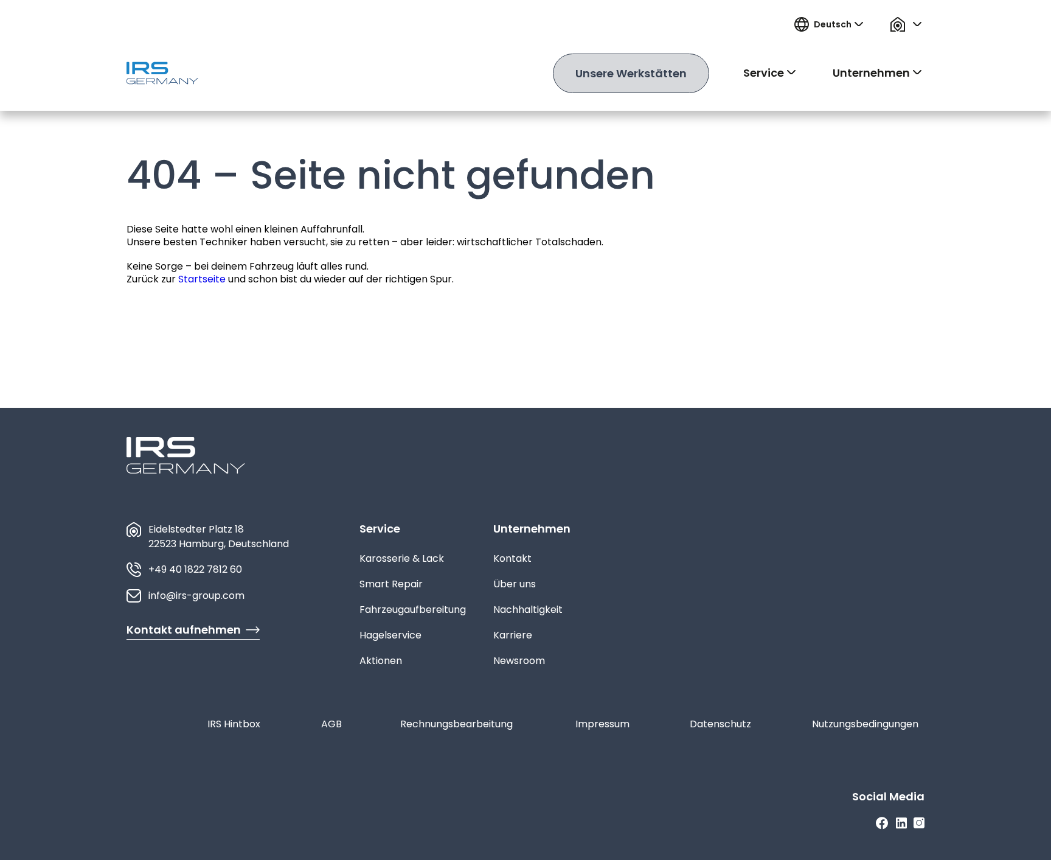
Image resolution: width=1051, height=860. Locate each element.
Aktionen (380, 661)
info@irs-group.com (196, 596)
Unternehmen (532, 528)
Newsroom (519, 661)
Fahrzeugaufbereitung (412, 610)
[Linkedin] (901, 823)
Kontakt (512, 558)
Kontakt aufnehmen (184, 629)
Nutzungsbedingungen (865, 724)
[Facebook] (882, 823)
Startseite (202, 279)
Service (379, 528)
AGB (331, 724)
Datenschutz (720, 724)
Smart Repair (391, 584)
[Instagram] (919, 823)
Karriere (512, 635)
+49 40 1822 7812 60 (195, 569)
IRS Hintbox (233, 724)
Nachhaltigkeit (528, 610)
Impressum (602, 724)
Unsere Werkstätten (631, 73)
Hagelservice (390, 635)
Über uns (514, 584)
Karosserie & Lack (401, 558)
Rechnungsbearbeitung (456, 724)
